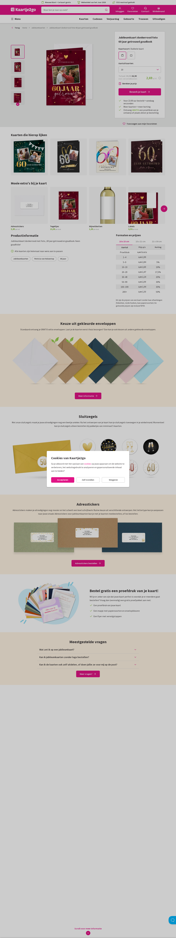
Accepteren (62, 479)
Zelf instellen (88, 479)
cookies (87, 463)
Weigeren (113, 479)
